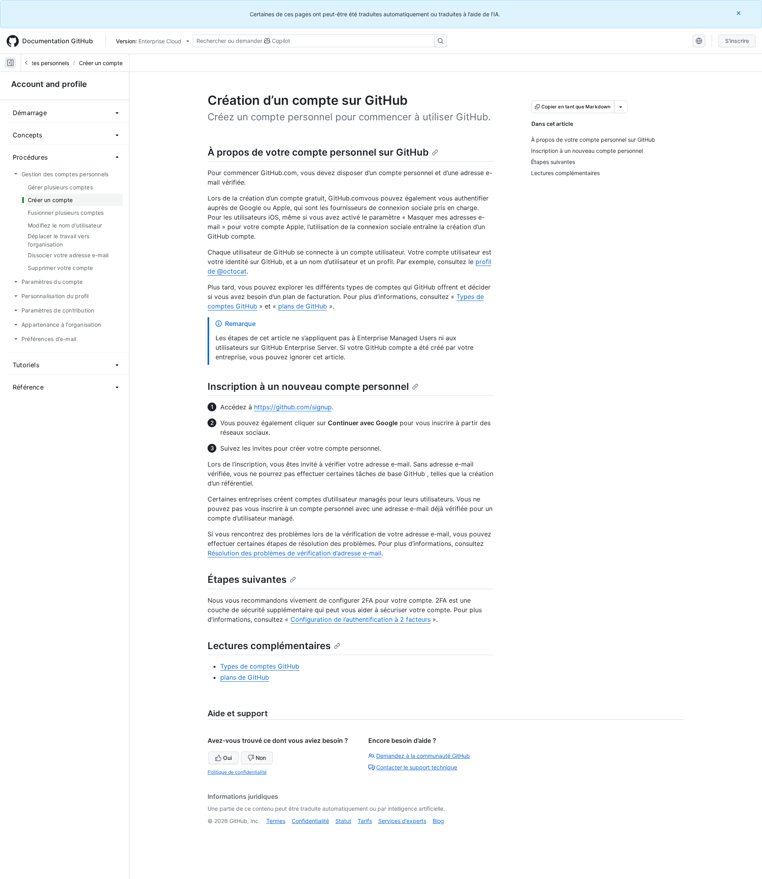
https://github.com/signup (293, 407)
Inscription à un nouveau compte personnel (308, 386)
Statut (343, 820)
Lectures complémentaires (269, 646)
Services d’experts (402, 820)
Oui (227, 757)
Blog (438, 820)
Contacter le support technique (416, 767)
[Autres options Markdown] (620, 106)
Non (261, 757)
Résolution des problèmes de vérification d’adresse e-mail (294, 553)
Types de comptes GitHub (259, 666)
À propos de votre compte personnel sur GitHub (318, 152)
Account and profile (49, 84)
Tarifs (365, 820)
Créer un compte (101, 63)
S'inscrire (737, 40)
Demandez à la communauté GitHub (423, 755)
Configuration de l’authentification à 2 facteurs (361, 619)
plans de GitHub (302, 306)
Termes (275, 820)
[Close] (739, 12)
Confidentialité (310, 820)
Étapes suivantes (247, 579)
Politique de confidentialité (237, 772)
